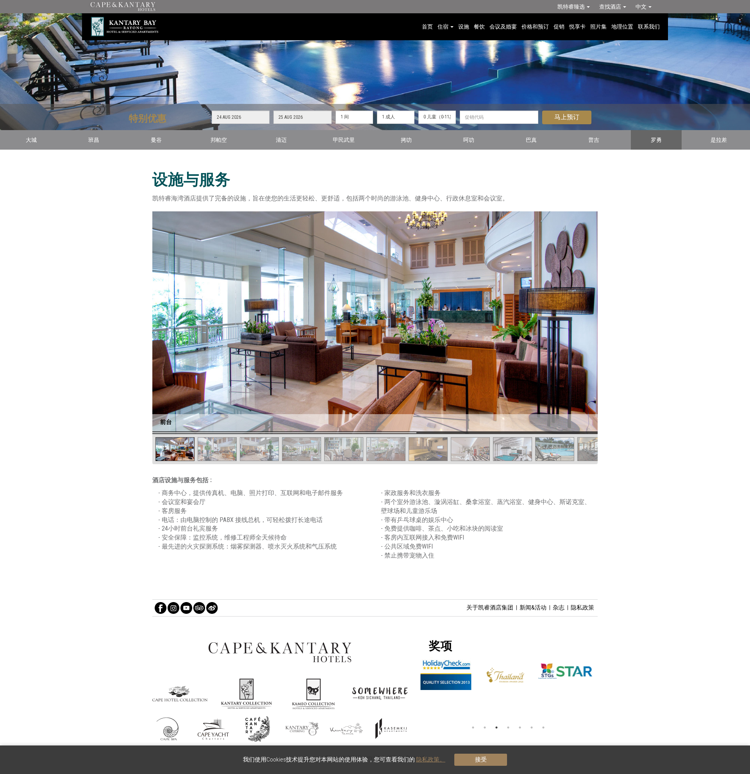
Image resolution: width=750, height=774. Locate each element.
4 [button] (508, 727)
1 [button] (473, 727)
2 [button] (485, 727)
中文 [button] (642, 7)
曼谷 (156, 140)
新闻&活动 (533, 607)
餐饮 (479, 26)
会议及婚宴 (503, 26)
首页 (427, 26)
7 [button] (543, 727)
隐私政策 (582, 607)
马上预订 (566, 117)
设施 (463, 26)
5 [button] (520, 727)
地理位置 (622, 26)
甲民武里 (344, 140)
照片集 (598, 26)
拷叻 (406, 140)
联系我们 (649, 26)
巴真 (531, 140)
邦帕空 (219, 140)
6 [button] (532, 727)
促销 (559, 26)
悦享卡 (577, 26)
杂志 (558, 607)
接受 (481, 759)
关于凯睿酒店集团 (489, 607)
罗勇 (656, 140)
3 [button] (496, 727)
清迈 (281, 140)
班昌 (93, 140)
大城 (31, 140)
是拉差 (719, 140)
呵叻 (468, 140)
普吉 (593, 140)
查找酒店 (610, 7)
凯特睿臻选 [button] (571, 7)
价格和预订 (535, 26)
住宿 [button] (444, 26)
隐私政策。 (430, 759)
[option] (508, 676)
